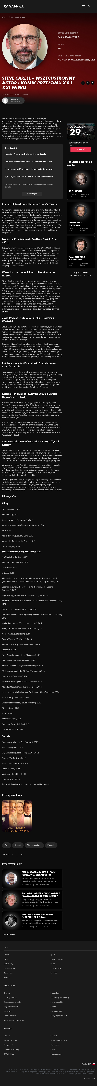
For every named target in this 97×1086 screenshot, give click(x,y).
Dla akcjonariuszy (10, 997)
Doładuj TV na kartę (11, 1049)
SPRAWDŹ (81, 149)
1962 (7, 845)
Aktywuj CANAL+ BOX (59, 1040)
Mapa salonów (56, 1054)
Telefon (7, 977)
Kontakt (54, 1035)
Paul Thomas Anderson (77, 258)
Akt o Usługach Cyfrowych (14, 1020)
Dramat (18, 845)
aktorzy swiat (14, 17)
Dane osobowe (10, 1015)
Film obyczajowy (34, 845)
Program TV (8, 1045)
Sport (53, 954)
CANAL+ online (9, 968)
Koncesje (7, 1011)
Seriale (6, 954)
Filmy (6, 959)
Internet (54, 973)
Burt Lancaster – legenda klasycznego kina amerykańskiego (38, 917)
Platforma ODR (56, 1011)
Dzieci (53, 963)
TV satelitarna (56, 968)
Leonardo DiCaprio (75, 224)
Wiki (3, 17)
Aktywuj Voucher (10, 1040)
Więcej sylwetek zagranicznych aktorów (81, 274)
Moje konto (55, 1045)
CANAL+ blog (9, 1054)
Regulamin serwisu (11, 1006)
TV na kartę (8, 973)
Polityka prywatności (59, 1015)
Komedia (51, 845)
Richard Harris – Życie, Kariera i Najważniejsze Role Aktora (41, 894)
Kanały (53, 1049)
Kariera (53, 1006)
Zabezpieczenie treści (12, 1002)
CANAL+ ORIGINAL (57, 959)
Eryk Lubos (75, 191)
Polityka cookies (57, 1002)
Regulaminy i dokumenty (60, 997)
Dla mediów (55, 993)
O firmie (7, 993)
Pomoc (7, 1035)
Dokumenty (8, 963)
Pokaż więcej (32, 193)
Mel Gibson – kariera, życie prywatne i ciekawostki (38, 873)
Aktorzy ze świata (21, 94)
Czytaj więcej (9, 934)
